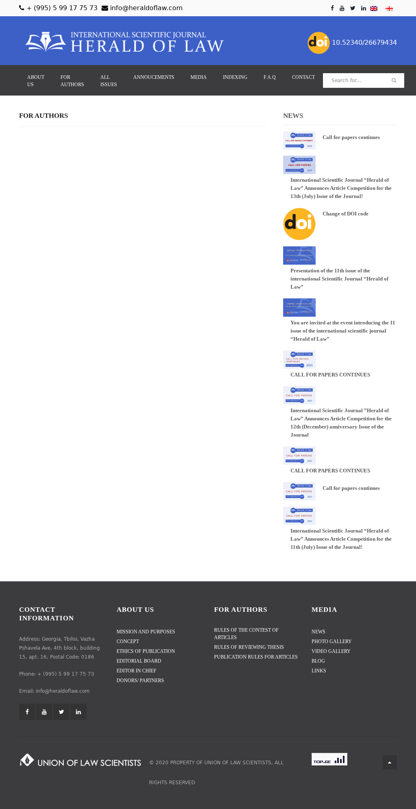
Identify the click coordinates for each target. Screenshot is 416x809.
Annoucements (153, 77)
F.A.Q (270, 77)
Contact (303, 77)
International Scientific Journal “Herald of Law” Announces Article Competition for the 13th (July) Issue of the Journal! (341, 188)
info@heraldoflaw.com (145, 8)
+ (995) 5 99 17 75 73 (61, 8)
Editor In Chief (136, 671)
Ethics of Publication (146, 651)
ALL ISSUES (108, 80)
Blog (318, 661)
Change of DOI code (345, 214)
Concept (128, 641)
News (318, 632)
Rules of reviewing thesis (249, 647)
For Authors (72, 80)
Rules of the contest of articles (246, 633)
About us (35, 80)
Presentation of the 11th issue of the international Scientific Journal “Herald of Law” (340, 278)
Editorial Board (139, 661)
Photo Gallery (332, 641)
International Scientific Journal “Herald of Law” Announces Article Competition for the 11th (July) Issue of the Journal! (341, 539)
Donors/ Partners (140, 680)
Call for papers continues (351, 137)
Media (199, 77)
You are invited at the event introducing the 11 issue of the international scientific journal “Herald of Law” (342, 331)
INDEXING (235, 77)
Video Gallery (331, 651)
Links (319, 671)
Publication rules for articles (256, 657)
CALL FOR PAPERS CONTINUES (330, 375)
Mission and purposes (146, 632)
